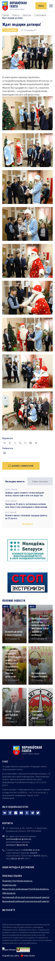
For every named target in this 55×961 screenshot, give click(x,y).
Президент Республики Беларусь (17, 881)
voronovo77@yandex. (16, 845)
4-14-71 (36, 855)
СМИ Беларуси (9, 893)
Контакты (7, 823)
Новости (15, 14)
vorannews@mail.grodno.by (18, 839)
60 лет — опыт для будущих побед (12, 714)
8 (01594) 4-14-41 (32, 850)
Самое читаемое (40, 481)
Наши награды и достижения (18, 867)
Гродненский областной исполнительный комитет (25, 897)
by (27, 845)
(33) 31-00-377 (17, 858)
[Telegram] (35, 443)
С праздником (40, 14)
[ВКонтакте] (4, 443)
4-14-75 (33, 853)
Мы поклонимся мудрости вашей (39, 674)
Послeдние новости (15, 481)
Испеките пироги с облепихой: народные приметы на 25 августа (26, 517)
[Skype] (30, 443)
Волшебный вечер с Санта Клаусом (13, 633)
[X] (15, 443)
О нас (5, 761)
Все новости (27, 523)
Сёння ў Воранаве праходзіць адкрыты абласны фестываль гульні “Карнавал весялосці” (40, 626)
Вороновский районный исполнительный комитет (25, 901)
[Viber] (20, 443)
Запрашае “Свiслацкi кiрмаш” (36, 714)
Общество (27, 14)
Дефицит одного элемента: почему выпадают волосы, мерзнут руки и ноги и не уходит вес (24, 494)
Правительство (9, 885)
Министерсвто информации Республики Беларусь (25, 889)
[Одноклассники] (9, 443)
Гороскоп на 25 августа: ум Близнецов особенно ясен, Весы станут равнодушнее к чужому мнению (26, 505)
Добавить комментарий (22, 465)
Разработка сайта (10, 955)
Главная (5, 14)
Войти (41, 5)
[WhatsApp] (25, 443)
